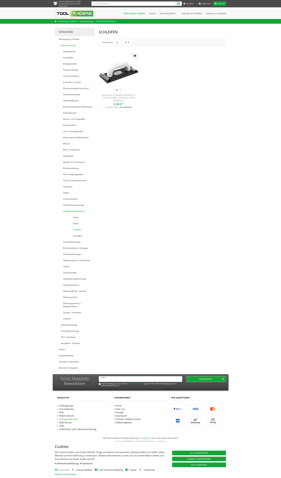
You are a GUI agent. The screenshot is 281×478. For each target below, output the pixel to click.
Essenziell (64, 469)
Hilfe (61, 425)
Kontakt (119, 412)
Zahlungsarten (66, 405)
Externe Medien (84, 469)
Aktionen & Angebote (216, 13)
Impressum (87, 463)
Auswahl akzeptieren (199, 459)
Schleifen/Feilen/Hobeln (105, 21)
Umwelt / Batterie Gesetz (128, 419)
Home (119, 405)
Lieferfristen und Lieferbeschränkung (77, 429)
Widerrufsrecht (66, 415)
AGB (61, 412)
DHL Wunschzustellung (111, 469)
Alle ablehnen (199, 464)
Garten (152, 13)
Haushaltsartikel (167, 13)
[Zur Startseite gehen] (55, 21)
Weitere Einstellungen (66, 474)
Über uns (120, 409)
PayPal (133, 469)
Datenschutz (65, 422)
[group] (118, 72)
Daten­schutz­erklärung (67, 463)
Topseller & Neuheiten (191, 13)
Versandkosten (126, 107)
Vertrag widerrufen (68, 419)
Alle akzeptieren (199, 453)
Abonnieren (205, 379)
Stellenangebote (124, 422)
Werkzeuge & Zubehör (134, 13)
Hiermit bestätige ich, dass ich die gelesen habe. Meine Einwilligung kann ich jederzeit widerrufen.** (139, 384)
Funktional (149, 469)
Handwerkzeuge (86, 21)
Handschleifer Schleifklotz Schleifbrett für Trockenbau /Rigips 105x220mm (118, 98)
